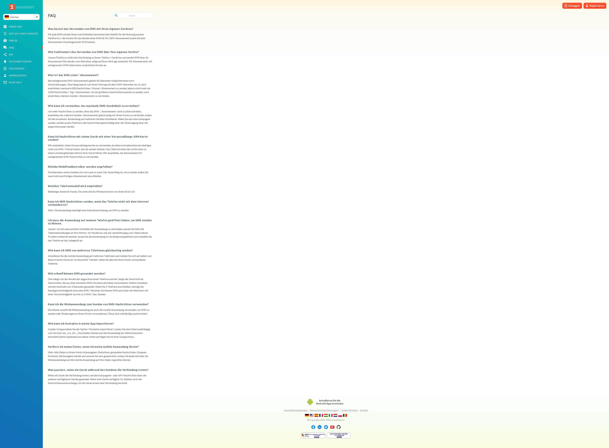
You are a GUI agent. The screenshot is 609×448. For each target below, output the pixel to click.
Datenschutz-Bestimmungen (324, 410)
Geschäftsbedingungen (296, 410)
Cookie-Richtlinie (349, 410)
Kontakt (364, 410)
